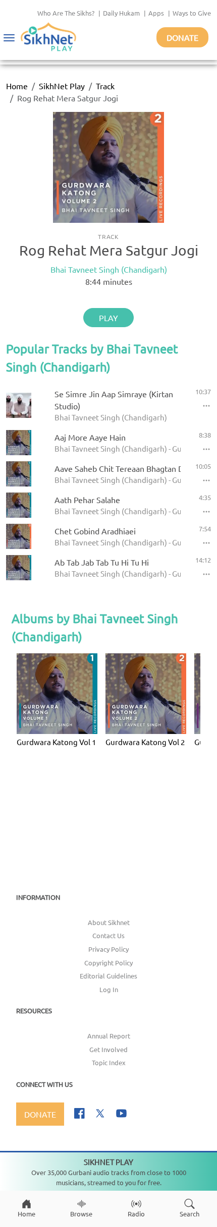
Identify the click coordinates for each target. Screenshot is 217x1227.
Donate (182, 37)
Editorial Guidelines (108, 975)
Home (17, 86)
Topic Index (109, 1062)
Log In (108, 989)
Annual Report (108, 1035)
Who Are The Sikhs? (65, 13)
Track (105, 86)
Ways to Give (192, 13)
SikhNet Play (62, 86)
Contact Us (108, 935)
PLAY (108, 318)
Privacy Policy (108, 949)
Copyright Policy (108, 962)
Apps (156, 13)
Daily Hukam (121, 13)
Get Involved (108, 1049)
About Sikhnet (109, 922)
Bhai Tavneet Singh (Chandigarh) (108, 269)
